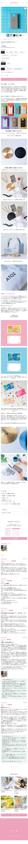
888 (11, 52)
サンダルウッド (5, 55)
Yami (8, 63)
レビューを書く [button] (14, 538)
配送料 (5, 47)
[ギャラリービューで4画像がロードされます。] (17, 35)
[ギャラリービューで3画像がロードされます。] (14, 35)
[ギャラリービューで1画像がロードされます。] (8, 35)
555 (3, 52)
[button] (23, 3)
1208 (16, 52)
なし (3, 68)
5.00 (18, 524)
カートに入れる (14, 79)
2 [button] (13, 767)
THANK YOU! (9, 68)
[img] (4, 559)
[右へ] (23, 35)
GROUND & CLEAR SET (19, 809)
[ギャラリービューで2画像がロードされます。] (11, 35)
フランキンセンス (5, 58)
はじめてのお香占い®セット (7, 790)
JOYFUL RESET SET (5, 809)
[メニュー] (1, 3)
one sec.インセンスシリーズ (8, 39)
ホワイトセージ (14, 55)
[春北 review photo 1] (4, 674)
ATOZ (12, 836)
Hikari (3, 63)
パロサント (22, 52)
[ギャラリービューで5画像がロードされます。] (20, 35)
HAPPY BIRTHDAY (18, 68)
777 (7, 52)
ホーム (2, 39)
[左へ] (4, 35)
